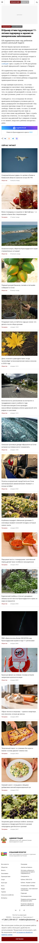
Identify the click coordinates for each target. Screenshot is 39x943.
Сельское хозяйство (7, 895)
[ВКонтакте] (5, 138)
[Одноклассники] (9, 138)
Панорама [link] (4, 217)
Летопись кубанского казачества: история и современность (28, 872)
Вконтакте (15, 910)
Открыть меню (2, 2)
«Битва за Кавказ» (26, 867)
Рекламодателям (26, 896)
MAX (31, 132)
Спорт (3, 879)
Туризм (3, 892)
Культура (4, 882)
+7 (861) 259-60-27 (10, 919)
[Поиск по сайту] (36, 2)
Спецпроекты (25, 876)
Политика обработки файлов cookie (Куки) (27, 904)
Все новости (5, 864)
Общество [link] (4, 180)
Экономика (4, 873)
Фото (2, 885)
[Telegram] (12, 138)
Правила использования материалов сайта (28, 900)
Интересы (4, 898)
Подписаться (21, 128)
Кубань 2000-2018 (26, 879)
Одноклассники (19, 910)
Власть (3, 870)
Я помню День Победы (28, 885)
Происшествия (6, 26)
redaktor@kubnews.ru (28, 919)
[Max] (16, 138)
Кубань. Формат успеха (28, 882)
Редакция (24, 893)
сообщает (5, 64)
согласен (19, 939)
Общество (4, 867)
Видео (3, 889)
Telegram (24, 910)
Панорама (24, 864)
